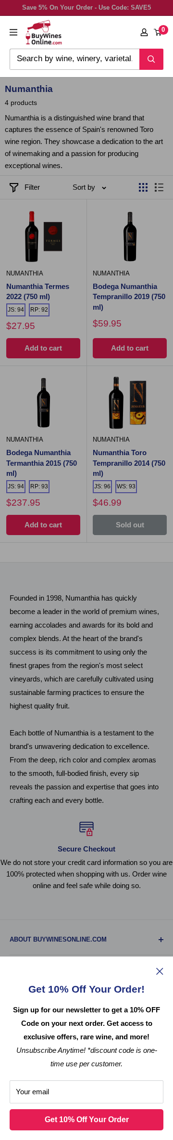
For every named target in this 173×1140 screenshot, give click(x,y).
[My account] (144, 32)
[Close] (159, 971)
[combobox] (74, 59)
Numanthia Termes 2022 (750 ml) (37, 291)
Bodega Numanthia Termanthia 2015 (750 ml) (41, 463)
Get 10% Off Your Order (87, 1119)
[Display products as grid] (143, 187)
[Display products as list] (159, 187)
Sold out (130, 525)
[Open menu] (13, 32)
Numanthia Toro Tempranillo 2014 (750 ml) (129, 463)
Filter (32, 187)
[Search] (151, 59)
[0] (158, 32)
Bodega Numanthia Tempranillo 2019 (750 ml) (129, 297)
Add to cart (43, 348)
